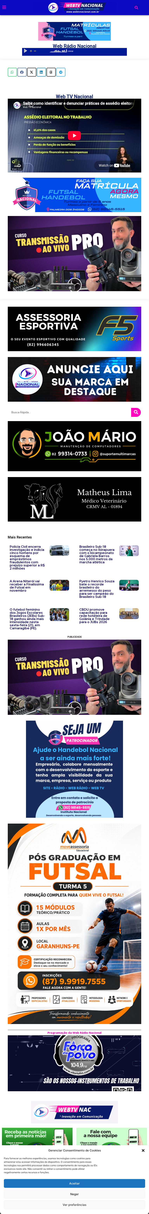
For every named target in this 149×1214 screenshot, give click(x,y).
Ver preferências (74, 1205)
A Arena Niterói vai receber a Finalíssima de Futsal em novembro (27, 585)
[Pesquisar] (136, 412)
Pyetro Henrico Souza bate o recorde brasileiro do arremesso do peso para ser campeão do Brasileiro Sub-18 (96, 589)
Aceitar (74, 1183)
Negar (74, 1194)
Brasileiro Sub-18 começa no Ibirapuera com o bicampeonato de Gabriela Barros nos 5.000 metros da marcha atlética (96, 554)
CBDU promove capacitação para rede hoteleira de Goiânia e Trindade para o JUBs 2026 (94, 616)
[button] (143, 1150)
